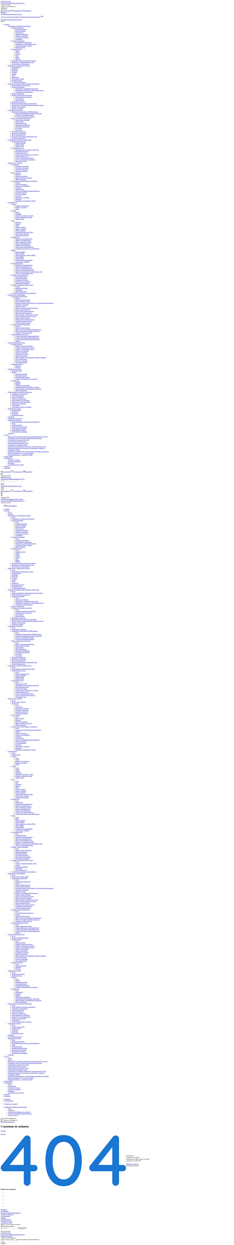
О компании (4, 1211)
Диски (17, 52)
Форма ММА (19, 257)
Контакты (7, 468)
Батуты (17, 298)
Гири (16, 56)
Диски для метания (21, 352)
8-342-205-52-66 (13, 3)
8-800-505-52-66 (6, 1)
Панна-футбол (19, 100)
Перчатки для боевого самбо (24, 215)
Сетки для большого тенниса (24, 158)
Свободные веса (17, 49)
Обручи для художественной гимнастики (28, 329)
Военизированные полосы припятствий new (26, 422)
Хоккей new (16, 380)
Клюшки (18, 382)
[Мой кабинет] (2, 474)
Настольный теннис (18, 79)
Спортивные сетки (18, 148)
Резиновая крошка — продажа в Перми (20, 455)
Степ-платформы (20, 194)
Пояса (17, 209)
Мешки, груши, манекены (20, 275)
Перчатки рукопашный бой (23, 265)
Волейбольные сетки (21, 156)
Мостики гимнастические (23, 313)
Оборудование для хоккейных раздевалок (28, 389)
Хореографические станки (20, 334)
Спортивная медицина (15, 418)
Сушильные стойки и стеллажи (21, 407)
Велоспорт (15, 413)
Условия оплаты (6, 1219)
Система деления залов (19, 399)
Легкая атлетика (17, 344)
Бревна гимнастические (22, 300)
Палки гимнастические (22, 318)
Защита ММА (19, 258)
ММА (14, 250)
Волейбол (15, 69)
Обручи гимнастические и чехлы (25, 316)
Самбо (14, 211)
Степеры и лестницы (22, 37)
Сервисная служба (14, 450)
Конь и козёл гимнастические (24, 311)
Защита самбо (19, 219)
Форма (17, 212)
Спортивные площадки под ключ (18, 440)
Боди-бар (18, 196)
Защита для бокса (20, 229)
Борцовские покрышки (22, 125)
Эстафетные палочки (22, 354)
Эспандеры (15, 164)
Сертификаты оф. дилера (16, 465)
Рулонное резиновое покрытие (25, 117)
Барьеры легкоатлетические (24, 346)
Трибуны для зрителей (19, 403)
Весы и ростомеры (17, 397)
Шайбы (17, 384)
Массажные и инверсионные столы (23, 62)
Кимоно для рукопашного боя (24, 270)
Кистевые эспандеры (22, 166)
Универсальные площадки (23, 97)
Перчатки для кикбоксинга (23, 239)
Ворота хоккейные (21, 390)
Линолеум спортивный (19, 133)
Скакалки (18, 187)
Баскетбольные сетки (22, 151)
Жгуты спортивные (21, 171)
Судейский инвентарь (18, 82)
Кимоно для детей (21, 207)
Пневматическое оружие (19, 427)
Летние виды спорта (15, 408)
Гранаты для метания (22, 351)
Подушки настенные (21, 280)
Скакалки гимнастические (23, 333)
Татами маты (19, 121)
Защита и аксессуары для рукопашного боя (28, 272)
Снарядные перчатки (22, 235)
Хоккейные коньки (21, 374)
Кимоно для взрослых (22, 206)
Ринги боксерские (21, 291)
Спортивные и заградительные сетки (20, 140)
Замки (17, 57)
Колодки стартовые (21, 361)
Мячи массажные (20, 179)
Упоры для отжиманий (22, 186)
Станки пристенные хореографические (27, 339)
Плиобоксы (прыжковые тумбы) (25, 201)
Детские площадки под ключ (17, 441)
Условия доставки (6, 1221)
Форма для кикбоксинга (22, 244)
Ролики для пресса (21, 184)
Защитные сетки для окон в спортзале (27, 150)
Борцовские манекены (22, 283)
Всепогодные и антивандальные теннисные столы (27, 105)
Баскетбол (15, 70)
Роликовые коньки (17, 415)
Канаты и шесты (20, 306)
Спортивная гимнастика (20, 296)
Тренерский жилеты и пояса (24, 232)
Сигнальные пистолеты (19, 428)
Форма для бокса (20, 227)
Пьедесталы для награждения (21, 402)
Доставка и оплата (14, 460)
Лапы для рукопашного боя (23, 268)
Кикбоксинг (16, 237)
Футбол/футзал (16, 67)
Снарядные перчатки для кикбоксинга (27, 248)
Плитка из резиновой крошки (24, 115)
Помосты (18, 366)
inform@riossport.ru (8, 1122)
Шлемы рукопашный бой (23, 267)
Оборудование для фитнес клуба (18, 443)
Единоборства (13, 202)
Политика (11, 463)
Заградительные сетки (19, 141)
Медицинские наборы (19, 430)
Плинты (17, 367)
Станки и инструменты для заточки (26, 379)
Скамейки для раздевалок (20, 394)
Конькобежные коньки (22, 377)
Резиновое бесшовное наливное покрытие (28, 113)
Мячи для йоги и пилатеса (23, 178)
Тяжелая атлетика (17, 364)
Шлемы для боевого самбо (23, 217)
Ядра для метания (20, 359)
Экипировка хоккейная (22, 385)
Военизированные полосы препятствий (24, 103)
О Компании (8, 458)
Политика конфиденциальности (11, 1213)
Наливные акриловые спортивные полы (24, 136)
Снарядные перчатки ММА (24, 260)
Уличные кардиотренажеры (24, 92)
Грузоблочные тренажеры (23, 42)
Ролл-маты (18, 130)
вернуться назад (134, 1165)
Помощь (3, 1218)
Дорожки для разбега (22, 305)
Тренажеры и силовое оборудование (19, 26)
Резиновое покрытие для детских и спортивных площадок (26, 448)
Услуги (6, 435)
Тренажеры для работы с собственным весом (29, 90)
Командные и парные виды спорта (19, 65)
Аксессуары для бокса (22, 234)
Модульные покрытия (18, 131)
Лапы (17, 225)
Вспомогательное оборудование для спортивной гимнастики (34, 303)
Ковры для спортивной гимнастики (26, 308)
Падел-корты (19, 98)
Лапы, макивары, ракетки (23, 242)
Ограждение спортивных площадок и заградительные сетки (27, 446)
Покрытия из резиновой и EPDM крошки (25, 112)
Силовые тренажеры (18, 41)
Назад (10, 512)
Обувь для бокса (20, 230)
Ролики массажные (21, 176)
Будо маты (18, 128)
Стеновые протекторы (22, 126)
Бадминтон (15, 77)
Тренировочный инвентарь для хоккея (27, 387)
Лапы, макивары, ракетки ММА (25, 255)
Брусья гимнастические (22, 301)
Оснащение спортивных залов (17, 445)
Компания (4, 1209)
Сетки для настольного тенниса (25, 159)
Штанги (17, 59)
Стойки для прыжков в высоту (25, 347)
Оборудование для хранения (20, 400)
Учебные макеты (17, 425)
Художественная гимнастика (21, 324)
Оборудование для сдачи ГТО (21, 85)
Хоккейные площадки (19, 102)
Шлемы (17, 224)
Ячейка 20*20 (19, 146)
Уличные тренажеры (18, 87)
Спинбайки (19, 39)
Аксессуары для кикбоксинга (24, 247)
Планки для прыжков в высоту (25, 349)
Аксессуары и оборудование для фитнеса (25, 181)
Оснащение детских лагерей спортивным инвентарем (25, 438)
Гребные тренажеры (21, 36)
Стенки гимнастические (23, 323)
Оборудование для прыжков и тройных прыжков (30, 357)
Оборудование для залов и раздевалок (20, 392)
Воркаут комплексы (18, 93)
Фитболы (18, 199)
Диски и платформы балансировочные (27, 191)
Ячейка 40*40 (19, 145)
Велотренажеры (20, 31)
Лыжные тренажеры (21, 34)
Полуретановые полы (18, 138)
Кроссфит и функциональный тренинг (24, 60)
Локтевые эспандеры (22, 168)
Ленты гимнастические (22, 328)
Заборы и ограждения (18, 107)
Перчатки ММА (20, 252)
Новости (7, 466)
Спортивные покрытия (15, 110)
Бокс (13, 220)
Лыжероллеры (16, 410)
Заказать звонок (6, 502)
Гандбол (14, 72)
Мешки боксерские (21, 277)
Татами (17, 286)
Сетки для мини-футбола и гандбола (26, 154)
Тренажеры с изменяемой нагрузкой (26, 89)
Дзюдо (14, 204)
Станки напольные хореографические (27, 338)
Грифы (17, 51)
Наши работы (8, 456)
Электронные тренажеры (19, 432)
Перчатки (18, 222)
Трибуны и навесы (17, 108)
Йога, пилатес (16, 173)
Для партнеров (5, 1216)
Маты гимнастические (22, 120)
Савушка (11, 433)
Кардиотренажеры (18, 27)
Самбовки (18, 214)
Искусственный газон (18, 135)
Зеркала (17, 341)
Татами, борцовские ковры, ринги (23, 285)
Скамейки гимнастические (23, 321)
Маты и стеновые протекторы (21, 118)
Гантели (17, 54)
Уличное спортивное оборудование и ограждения (24, 84)
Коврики (18, 174)
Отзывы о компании (14, 461)
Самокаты (15, 412)
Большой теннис (17, 80)
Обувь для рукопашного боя (24, 273)
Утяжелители (19, 189)
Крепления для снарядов (23, 281)
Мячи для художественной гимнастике (27, 331)
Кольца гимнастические (22, 309)
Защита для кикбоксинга (23, 245)
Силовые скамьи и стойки (23, 46)
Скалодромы (16, 405)
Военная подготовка (15, 420)
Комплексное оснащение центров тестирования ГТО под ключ (27, 436)
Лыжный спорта (17, 371)
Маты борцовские (21, 123)
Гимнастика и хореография (17, 295)
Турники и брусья (21, 192)
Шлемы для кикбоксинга (23, 240)
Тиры (13, 423)
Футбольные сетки (21, 153)
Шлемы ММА (19, 253)
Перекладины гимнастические (24, 319)
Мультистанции (20, 47)
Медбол (17, 183)
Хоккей (14, 74)
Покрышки (18, 290)
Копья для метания (21, 356)
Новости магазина (8, 1226)
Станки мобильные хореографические (27, 336)
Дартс (13, 75)
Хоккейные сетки (20, 161)
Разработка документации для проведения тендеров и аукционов (28, 451)
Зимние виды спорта (15, 369)
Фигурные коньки (21, 375)
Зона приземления (21, 362)
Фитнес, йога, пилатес (15, 163)
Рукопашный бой (17, 263)
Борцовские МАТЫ (21, 288)
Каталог (6, 24)
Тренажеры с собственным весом (25, 44)
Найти (3, 1243)
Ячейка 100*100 (20, 143)
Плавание (11, 417)
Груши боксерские (21, 278)
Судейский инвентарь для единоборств (24, 293)
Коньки (14, 372)
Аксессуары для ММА (22, 262)
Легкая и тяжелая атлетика (16, 342)
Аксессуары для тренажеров (20, 64)
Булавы (17, 326)
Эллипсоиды (19, 32)
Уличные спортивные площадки (22, 95)
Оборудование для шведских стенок (26, 314)
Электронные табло (18, 395)
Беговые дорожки (20, 29)
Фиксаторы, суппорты (22, 197)
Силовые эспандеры (21, 169)
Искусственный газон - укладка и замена (21, 453)
